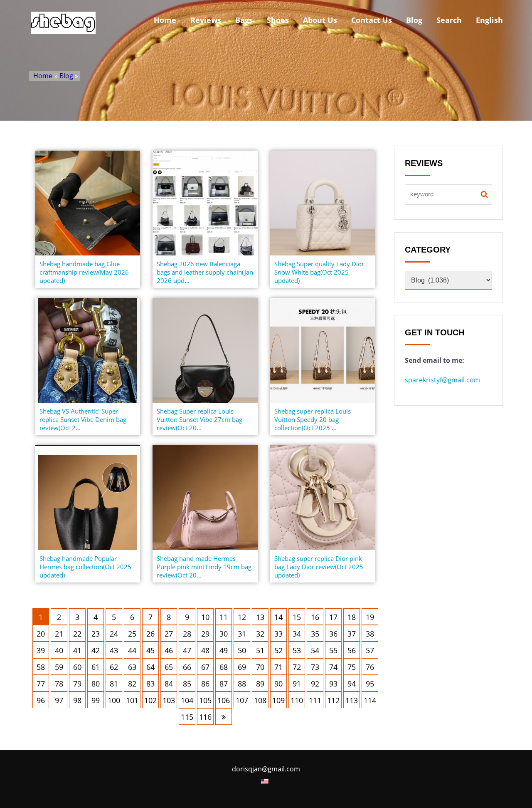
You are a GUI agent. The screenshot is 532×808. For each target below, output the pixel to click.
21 (59, 634)
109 (278, 700)
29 (205, 634)
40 (59, 650)
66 (187, 667)
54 (315, 650)
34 (297, 634)
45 (150, 650)
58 (41, 667)
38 (370, 634)
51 (260, 650)
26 (150, 634)
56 (351, 650)
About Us (320, 20)
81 (114, 684)
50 (242, 650)
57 (370, 650)
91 (297, 684)
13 (260, 617)
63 (132, 667)
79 (77, 684)
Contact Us (371, 20)
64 (150, 667)
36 (333, 634)
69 (242, 667)
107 (242, 700)
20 (41, 634)
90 (278, 684)
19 (370, 617)
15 (297, 617)
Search (449, 20)
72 (297, 667)
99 (95, 700)
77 (41, 684)
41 (77, 650)
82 (132, 684)
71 (278, 667)
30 (223, 634)
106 (223, 700)
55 (333, 650)
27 (169, 634)
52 (278, 650)
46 (169, 650)
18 (351, 617)
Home (165, 20)
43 (114, 650)
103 (169, 700)
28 (187, 634)
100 (114, 700)
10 (205, 617)
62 (114, 667)
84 (169, 684)
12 (242, 617)
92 (315, 684)
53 (297, 650)
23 (95, 634)
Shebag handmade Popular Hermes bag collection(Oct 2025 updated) (85, 566)
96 (41, 700)
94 (351, 684)
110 (297, 700)
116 (205, 717)
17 (333, 617)
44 (132, 650)
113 (351, 700)
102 (150, 700)
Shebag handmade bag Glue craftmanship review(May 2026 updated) (84, 272)
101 (132, 700)
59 (59, 667)
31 (242, 634)
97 (59, 700)
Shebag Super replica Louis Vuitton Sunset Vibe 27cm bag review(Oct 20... (199, 419)
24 (114, 634)
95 (370, 684)
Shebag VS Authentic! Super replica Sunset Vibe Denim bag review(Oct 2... (82, 419)
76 (370, 667)
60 (77, 667)
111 (315, 700)
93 (333, 684)
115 (187, 717)
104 (187, 700)
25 (132, 634)
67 (205, 667)
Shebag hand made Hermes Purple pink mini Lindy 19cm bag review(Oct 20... (204, 566)
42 (95, 650)
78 (59, 684)
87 (223, 684)
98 (77, 700)
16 (315, 617)
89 (260, 684)
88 (242, 684)
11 (223, 617)
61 (95, 667)
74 (333, 667)
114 (370, 700)
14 (278, 617)
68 (223, 667)
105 (205, 700)
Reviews (205, 20)
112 (333, 700)
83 (150, 684)
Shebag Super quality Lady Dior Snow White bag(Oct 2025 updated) (319, 272)
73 (315, 667)
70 (260, 667)
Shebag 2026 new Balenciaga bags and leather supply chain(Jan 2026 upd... (205, 272)
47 (187, 650)
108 (260, 700)
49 (223, 650)
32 (260, 634)
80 (95, 684)
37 (351, 634)
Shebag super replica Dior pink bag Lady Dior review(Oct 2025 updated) (318, 566)
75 (351, 667)
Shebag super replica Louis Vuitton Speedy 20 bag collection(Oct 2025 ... (312, 419)
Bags (244, 20)
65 (169, 667)
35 (315, 634)
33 (278, 634)
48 (205, 650)
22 (77, 634)
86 (205, 684)
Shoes (278, 20)
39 (41, 650)
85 (187, 684)
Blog (414, 20)
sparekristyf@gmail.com (442, 379)
